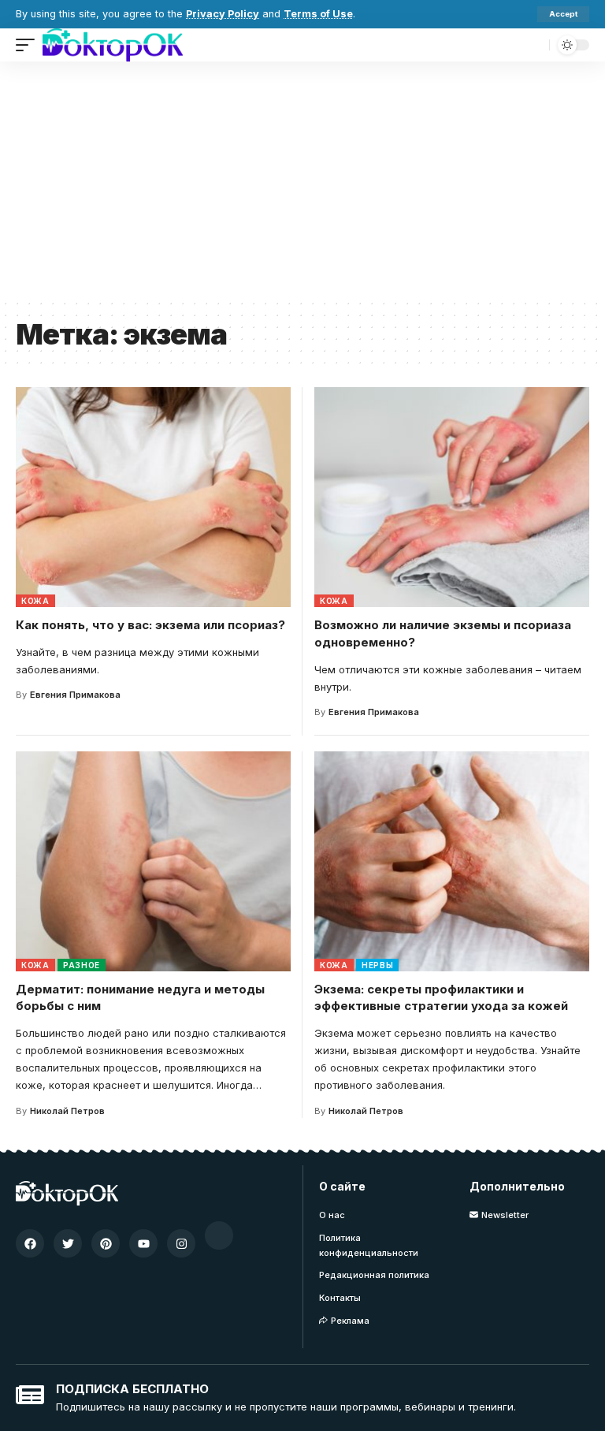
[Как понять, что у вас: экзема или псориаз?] (153, 497)
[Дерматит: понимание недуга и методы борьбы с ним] (153, 861)
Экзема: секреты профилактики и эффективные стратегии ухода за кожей (441, 998)
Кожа (35, 601)
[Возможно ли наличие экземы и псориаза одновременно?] (451, 497)
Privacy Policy (222, 14)
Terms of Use (318, 14)
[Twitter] (68, 1243)
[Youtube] (143, 1243)
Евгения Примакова (75, 694)
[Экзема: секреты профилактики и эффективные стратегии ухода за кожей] (451, 861)
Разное (81, 965)
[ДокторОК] (113, 44)
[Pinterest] (105, 1243)
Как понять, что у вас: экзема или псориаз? (150, 624)
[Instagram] (181, 1243)
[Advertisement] (302, 179)
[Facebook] (30, 1243)
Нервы (378, 965)
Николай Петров (67, 1110)
